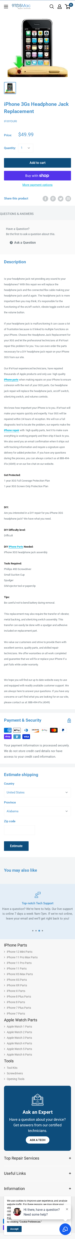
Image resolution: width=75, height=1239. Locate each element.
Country (9, 783)
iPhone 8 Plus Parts (19, 996)
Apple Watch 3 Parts (19, 1037)
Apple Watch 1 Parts (19, 1026)
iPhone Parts (16, 546)
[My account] (60, 6)
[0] (67, 6)
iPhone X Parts (16, 991)
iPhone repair (11, 430)
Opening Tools (15, 1079)
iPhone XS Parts (17, 979)
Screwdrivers (15, 1073)
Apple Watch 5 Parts (19, 1049)
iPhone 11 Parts (17, 968)
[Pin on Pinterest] (53, 198)
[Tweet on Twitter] (60, 198)
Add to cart (37, 163)
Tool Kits (12, 1067)
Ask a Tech (37, 1140)
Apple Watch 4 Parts (19, 1043)
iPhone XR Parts (17, 985)
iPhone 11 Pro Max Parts (22, 957)
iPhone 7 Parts (16, 1013)
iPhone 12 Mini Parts (19, 951)
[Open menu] (6, 6)
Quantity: (10, 148)
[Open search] (52, 6)
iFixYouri (10, 121)
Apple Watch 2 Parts (19, 1032)
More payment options (37, 185)
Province (10, 802)
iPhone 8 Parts (16, 1002)
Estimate (16, 846)
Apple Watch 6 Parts (19, 1054)
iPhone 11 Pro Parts (19, 963)
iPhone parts (11, 379)
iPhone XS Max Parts (20, 974)
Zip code (9, 821)
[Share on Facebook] (45, 198)
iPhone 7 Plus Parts (19, 1007)
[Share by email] (68, 198)
